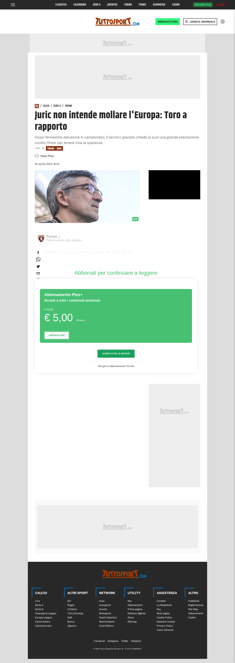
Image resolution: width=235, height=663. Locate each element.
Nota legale (163, 613)
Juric (59, 149)
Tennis (142, 4)
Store (131, 617)
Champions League (45, 613)
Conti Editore (106, 625)
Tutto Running (75, 613)
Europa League (43, 617)
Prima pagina (135, 609)
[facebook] (38, 252)
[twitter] (38, 266)
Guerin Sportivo (108, 617)
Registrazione (195, 605)
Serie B (39, 609)
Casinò (176, 4)
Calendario (79, 4)
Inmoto (103, 609)
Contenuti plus (202, 5)
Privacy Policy (165, 625)
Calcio (46, 106)
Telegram (136, 641)
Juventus (112, 4)
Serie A (96, 4)
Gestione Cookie (166, 621)
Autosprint (105, 605)
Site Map (193, 609)
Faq (159, 609)
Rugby (70, 605)
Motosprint (105, 613)
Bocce (70, 621)
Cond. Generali (165, 629)
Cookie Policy (164, 617)
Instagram (113, 641)
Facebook (99, 641)
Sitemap (132, 621)
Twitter (124, 641)
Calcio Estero (42, 621)
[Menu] (12, 4)
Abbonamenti (135, 605)
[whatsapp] (38, 259)
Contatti (161, 600)
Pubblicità (193, 600)
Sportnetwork (107, 621)
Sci (69, 600)
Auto (101, 600)
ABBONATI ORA (168, 21)
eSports (71, 625)
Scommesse (159, 4)
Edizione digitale (137, 613)
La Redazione (164, 605)
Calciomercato (43, 625)
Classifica (61, 4)
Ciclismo (72, 609)
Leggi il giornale (202, 21)
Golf (69, 617)
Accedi (130, 366)
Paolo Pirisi (47, 156)
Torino (128, 4)
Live (222, 4)
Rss (130, 600)
